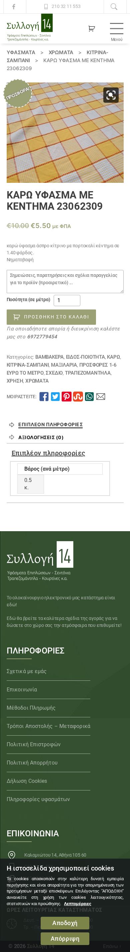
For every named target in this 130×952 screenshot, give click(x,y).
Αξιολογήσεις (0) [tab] (41, 437)
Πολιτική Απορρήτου (32, 763)
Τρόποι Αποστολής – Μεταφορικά (48, 726)
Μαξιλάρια (64, 365)
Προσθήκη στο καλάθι (56, 316)
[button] (111, 95)
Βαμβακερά (49, 357)
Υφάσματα (21, 52)
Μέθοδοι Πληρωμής (31, 708)
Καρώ (113, 357)
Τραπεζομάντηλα (88, 373)
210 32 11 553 (66, 6)
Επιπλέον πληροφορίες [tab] (50, 424)
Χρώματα (61, 52)
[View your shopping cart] (91, 28)
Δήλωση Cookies (27, 781)
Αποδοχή (65, 923)
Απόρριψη (65, 938)
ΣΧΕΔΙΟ (54, 373)
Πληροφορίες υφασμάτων (38, 799)
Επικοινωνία (22, 689)
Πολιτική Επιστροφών (34, 744)
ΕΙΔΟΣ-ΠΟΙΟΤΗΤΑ (85, 357)
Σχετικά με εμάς (27, 671)
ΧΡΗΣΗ (15, 381)
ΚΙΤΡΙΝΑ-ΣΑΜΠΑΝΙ (28, 365)
